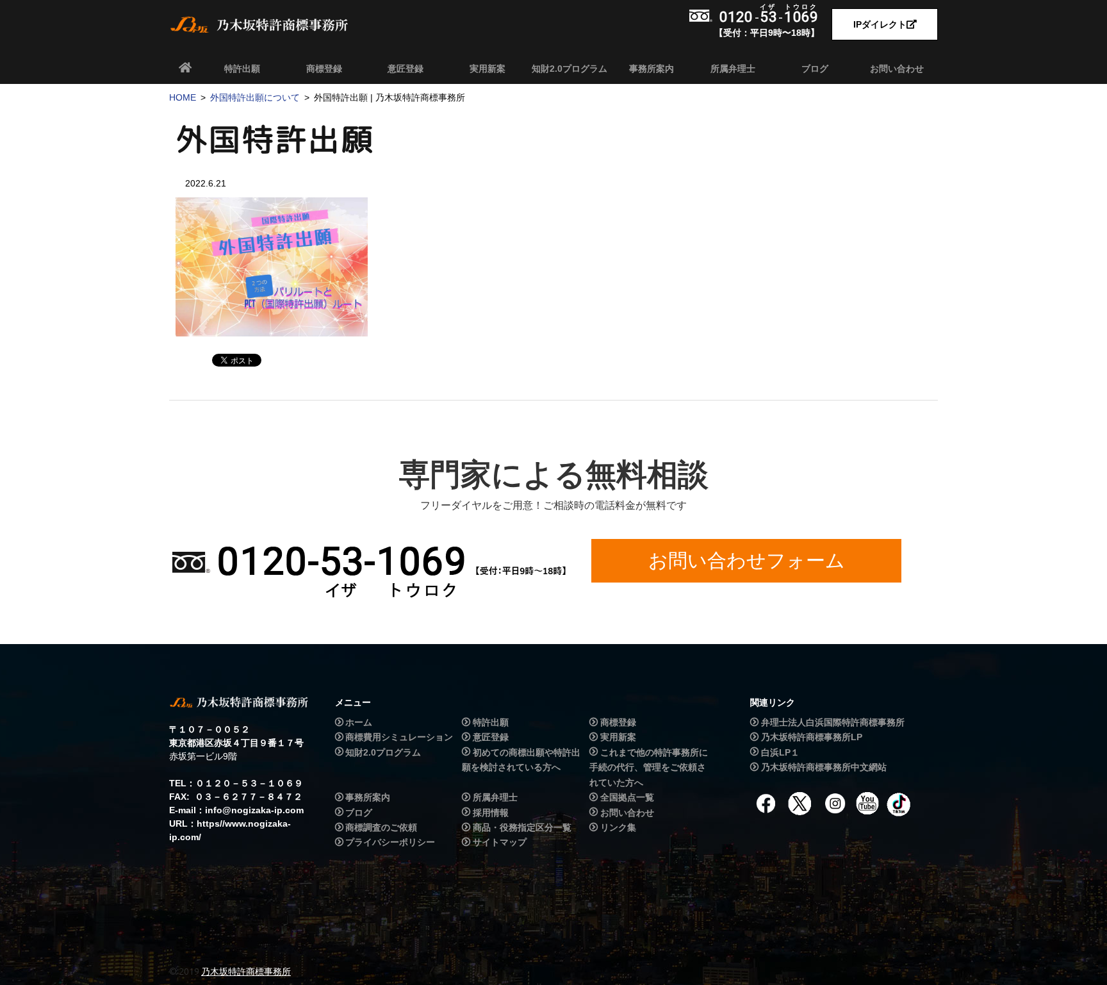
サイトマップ (500, 843)
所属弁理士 (732, 68)
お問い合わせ (897, 68)
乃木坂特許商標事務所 (246, 971)
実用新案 (487, 68)
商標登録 (324, 68)
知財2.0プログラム (569, 68)
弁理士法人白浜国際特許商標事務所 (833, 722)
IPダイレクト (879, 24)
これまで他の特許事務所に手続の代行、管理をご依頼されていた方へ (648, 767)
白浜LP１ (780, 752)
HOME (182, 97)
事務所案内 (651, 68)
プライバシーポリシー (390, 843)
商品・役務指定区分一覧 (522, 827)
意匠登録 (405, 68)
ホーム (358, 722)
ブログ (814, 68)
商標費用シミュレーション (399, 737)
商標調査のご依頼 (381, 827)
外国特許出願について (255, 97)
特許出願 (242, 68)
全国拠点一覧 (627, 797)
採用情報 (491, 812)
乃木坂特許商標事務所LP (811, 737)
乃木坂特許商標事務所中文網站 (824, 767)
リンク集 (618, 827)
